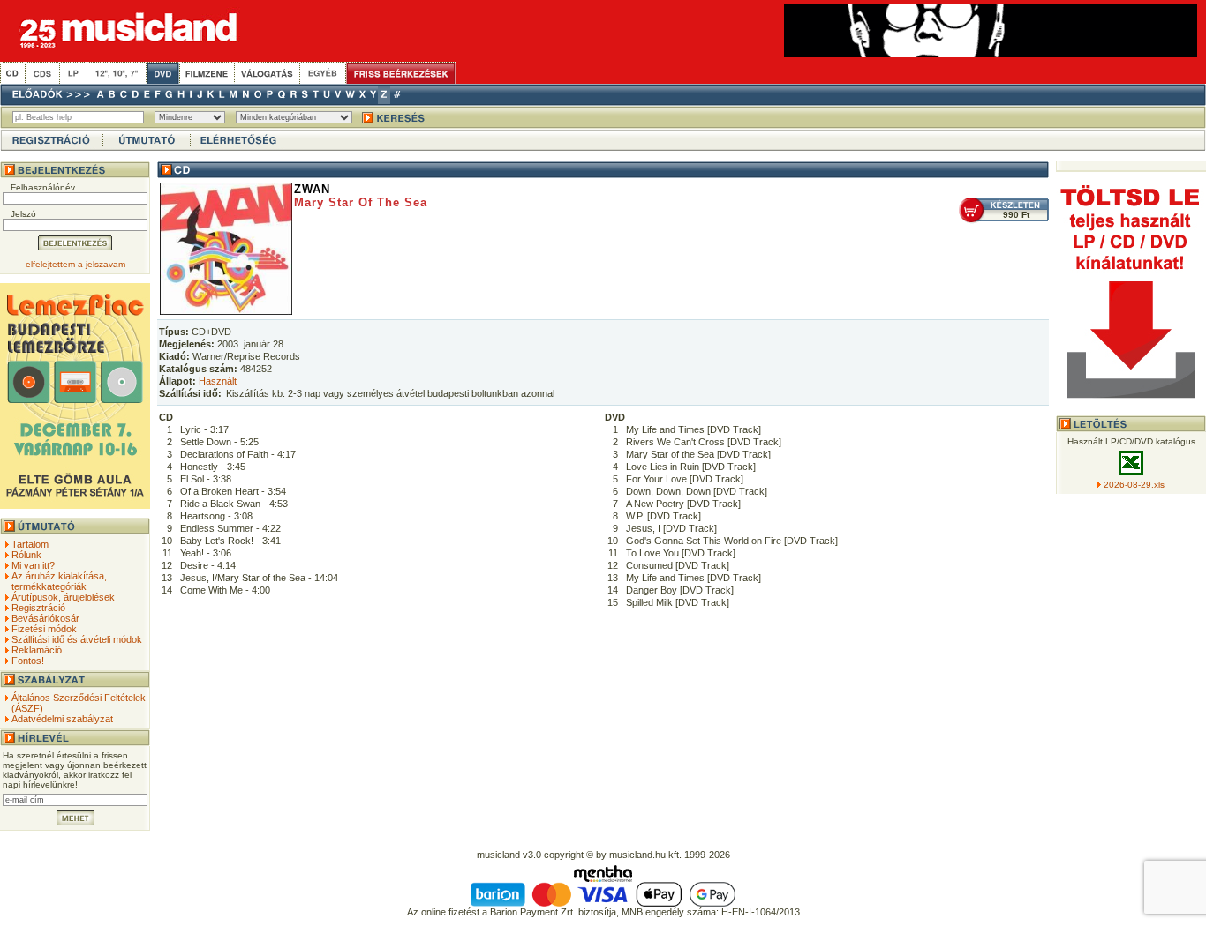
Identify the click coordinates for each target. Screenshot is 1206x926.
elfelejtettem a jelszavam (75, 264)
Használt (218, 381)
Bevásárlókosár (45, 618)
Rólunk (26, 554)
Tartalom (30, 544)
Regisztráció (38, 607)
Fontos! (27, 660)
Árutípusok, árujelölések (63, 597)
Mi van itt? (33, 565)
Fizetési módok (44, 629)
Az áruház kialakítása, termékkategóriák (59, 581)
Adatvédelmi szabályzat (62, 718)
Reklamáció (36, 650)
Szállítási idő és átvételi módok (76, 639)
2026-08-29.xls (1134, 484)
